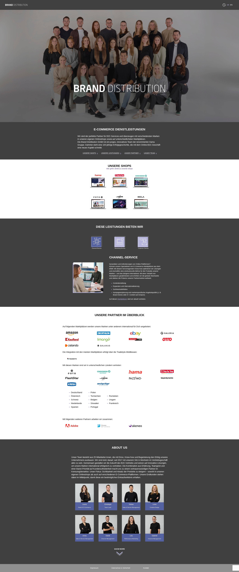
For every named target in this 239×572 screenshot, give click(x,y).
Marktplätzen (122, 299)
